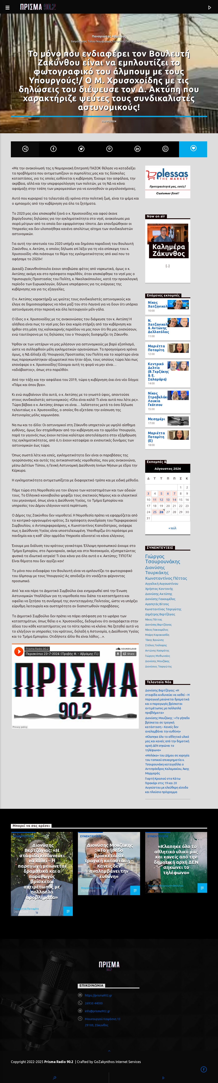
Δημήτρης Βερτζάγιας (160, 614)
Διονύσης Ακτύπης (158, 594)
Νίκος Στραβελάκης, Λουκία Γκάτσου (160, 398)
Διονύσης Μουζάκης (157, 661)
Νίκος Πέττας (153, 619)
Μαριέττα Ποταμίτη (156, 348)
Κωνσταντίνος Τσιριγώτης (163, 609)
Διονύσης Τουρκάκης (157, 570)
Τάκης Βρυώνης (154, 640)
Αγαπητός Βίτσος (157, 604)
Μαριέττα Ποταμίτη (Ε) (156, 437)
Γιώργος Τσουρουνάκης (162, 559)
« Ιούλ (172, 528)
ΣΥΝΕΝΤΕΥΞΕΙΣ (23, 836)
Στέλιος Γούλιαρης (156, 645)
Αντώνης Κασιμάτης (157, 650)
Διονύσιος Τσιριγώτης (158, 666)
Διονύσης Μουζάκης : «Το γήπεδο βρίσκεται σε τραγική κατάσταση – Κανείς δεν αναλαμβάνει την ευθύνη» (109, 860)
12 (161, 499)
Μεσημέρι (156, 419)
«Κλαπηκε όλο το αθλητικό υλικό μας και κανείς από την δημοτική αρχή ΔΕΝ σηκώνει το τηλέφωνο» (176, 859)
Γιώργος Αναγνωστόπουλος (166, 885)
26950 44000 (94, 1003)
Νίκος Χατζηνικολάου (161, 304)
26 (161, 512)
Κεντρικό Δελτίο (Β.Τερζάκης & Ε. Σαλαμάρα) (158, 371)
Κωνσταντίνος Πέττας (166, 578)
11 (154, 499)
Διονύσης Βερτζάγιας (158, 624)
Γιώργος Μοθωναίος (157, 655)
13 (168, 499)
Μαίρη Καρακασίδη (157, 634)
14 (174, 499)
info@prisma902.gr (97, 1011)
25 (154, 512)
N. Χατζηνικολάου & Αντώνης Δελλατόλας (161, 326)
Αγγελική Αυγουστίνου (161, 583)
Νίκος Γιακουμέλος (156, 629)
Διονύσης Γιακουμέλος (160, 599)
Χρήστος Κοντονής (159, 588)
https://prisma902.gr (98, 995)
